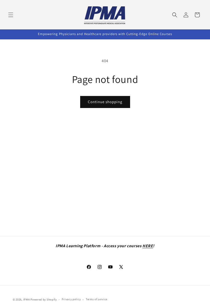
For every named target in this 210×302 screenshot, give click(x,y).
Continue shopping (105, 101)
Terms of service (96, 299)
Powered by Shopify (43, 299)
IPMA (26, 299)
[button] (10, 14)
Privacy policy (71, 299)
